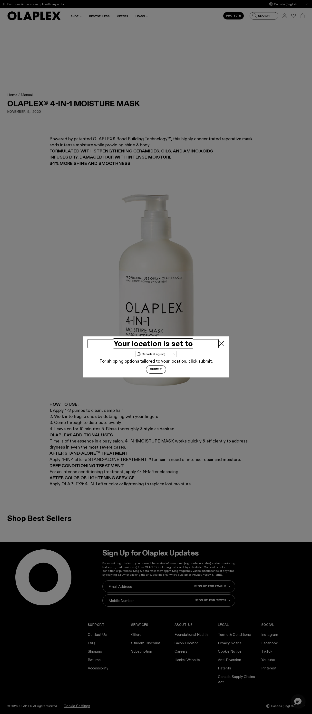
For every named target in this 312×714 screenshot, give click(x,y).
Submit (156, 369)
